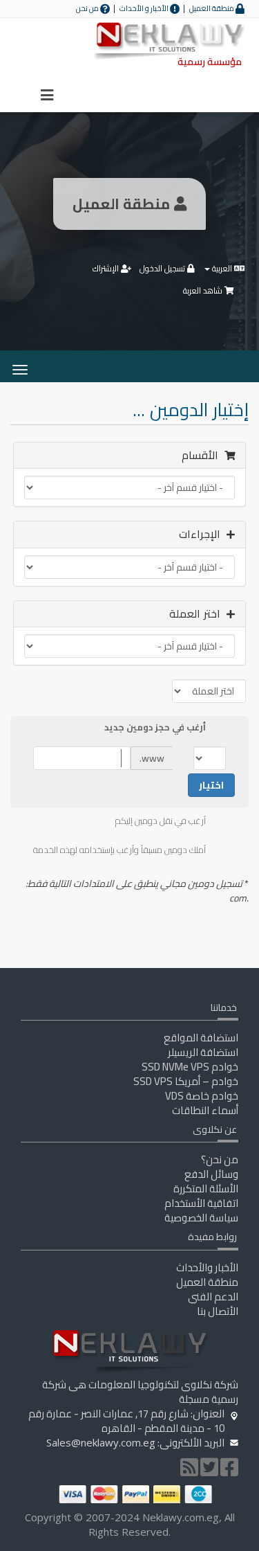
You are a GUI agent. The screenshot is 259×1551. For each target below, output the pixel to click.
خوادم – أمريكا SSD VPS (185, 1081)
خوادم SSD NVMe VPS (190, 1066)
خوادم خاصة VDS (201, 1095)
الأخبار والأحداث (207, 1267)
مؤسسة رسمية (210, 62)
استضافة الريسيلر (203, 1052)
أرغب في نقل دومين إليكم (160, 821)
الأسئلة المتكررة (205, 1188)
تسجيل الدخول (163, 268)
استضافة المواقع (201, 1037)
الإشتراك (107, 268)
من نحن (88, 8)
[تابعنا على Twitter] (209, 1471)
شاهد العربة (203, 290)
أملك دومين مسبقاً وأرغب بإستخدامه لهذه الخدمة (119, 850)
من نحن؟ (219, 1159)
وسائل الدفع (211, 1174)
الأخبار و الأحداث (144, 8)
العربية (222, 268)
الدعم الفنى (213, 1296)
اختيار (211, 785)
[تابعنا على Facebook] (229, 1471)
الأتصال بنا (217, 1311)
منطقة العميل (212, 8)
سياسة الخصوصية (201, 1217)
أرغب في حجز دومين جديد (155, 727)
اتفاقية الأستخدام (201, 1203)
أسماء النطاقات (205, 1110)
